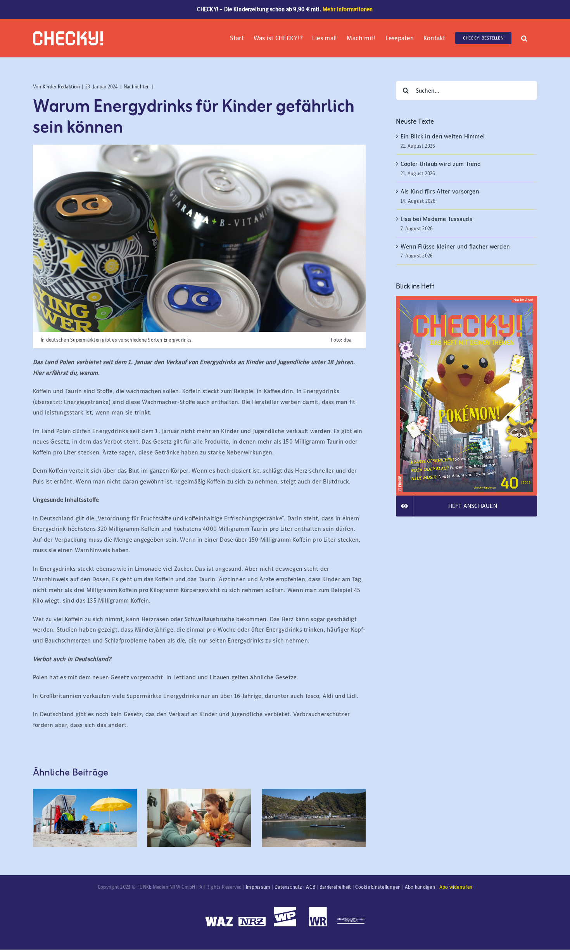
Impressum (258, 887)
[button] (524, 37)
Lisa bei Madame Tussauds (436, 219)
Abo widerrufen (455, 887)
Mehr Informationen (348, 9)
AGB (310, 887)
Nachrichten (137, 87)
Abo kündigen (420, 887)
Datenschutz (288, 887)
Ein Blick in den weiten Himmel (443, 136)
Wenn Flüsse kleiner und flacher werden (455, 246)
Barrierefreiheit (335, 887)
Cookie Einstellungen (378, 887)
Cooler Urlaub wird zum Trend (441, 164)
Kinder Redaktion (61, 87)
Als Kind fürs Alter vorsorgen (440, 191)
